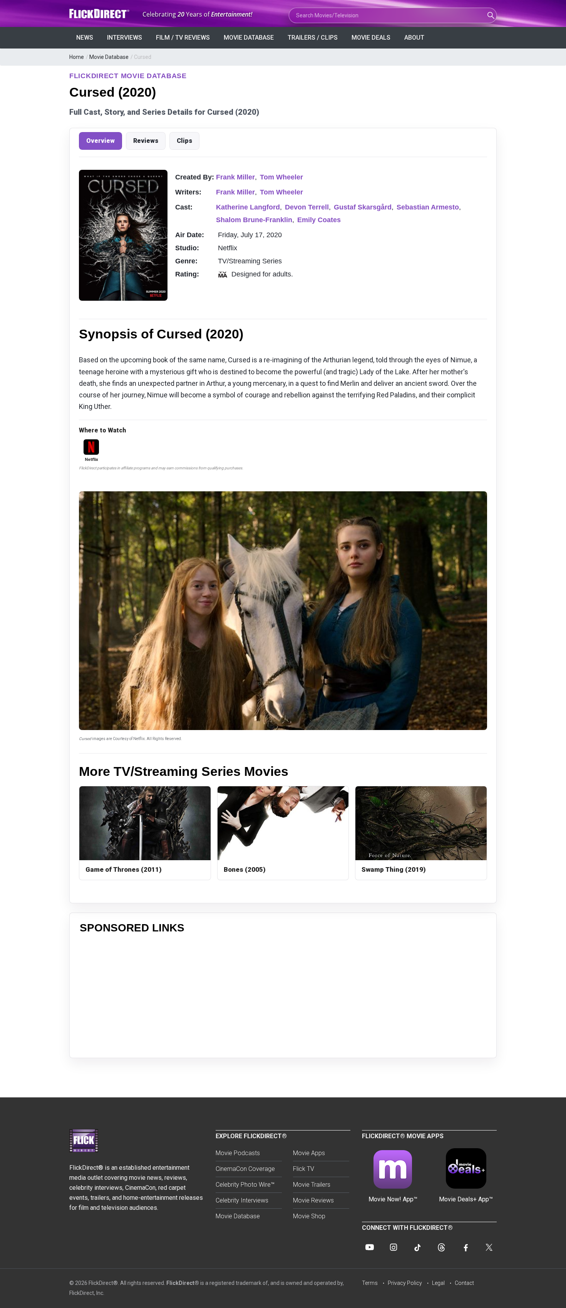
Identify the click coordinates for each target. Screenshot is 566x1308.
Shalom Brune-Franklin (254, 220)
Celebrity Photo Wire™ (245, 1184)
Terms (370, 1283)
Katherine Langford (248, 207)
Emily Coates (319, 220)
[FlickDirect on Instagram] (393, 1247)
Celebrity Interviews (242, 1200)
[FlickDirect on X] (489, 1247)
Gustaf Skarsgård (363, 207)
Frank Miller (235, 177)
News (84, 37)
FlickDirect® (182, 1283)
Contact (464, 1283)
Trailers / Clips (313, 37)
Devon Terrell (307, 207)
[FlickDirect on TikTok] (417, 1247)
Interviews (124, 37)
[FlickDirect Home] (100, 13)
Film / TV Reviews (183, 37)
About (414, 37)
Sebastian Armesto (428, 207)
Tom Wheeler (281, 177)
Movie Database (249, 37)
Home (76, 57)
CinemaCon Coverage (245, 1168)
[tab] (100, 141)
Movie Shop (309, 1216)
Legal (438, 1283)
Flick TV (303, 1168)
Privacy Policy (405, 1283)
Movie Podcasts (238, 1153)
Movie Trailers (311, 1184)
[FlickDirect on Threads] (441, 1247)
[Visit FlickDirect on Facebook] (465, 1247)
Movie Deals (371, 37)
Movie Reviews (313, 1200)
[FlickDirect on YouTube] (369, 1247)
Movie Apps (309, 1153)
